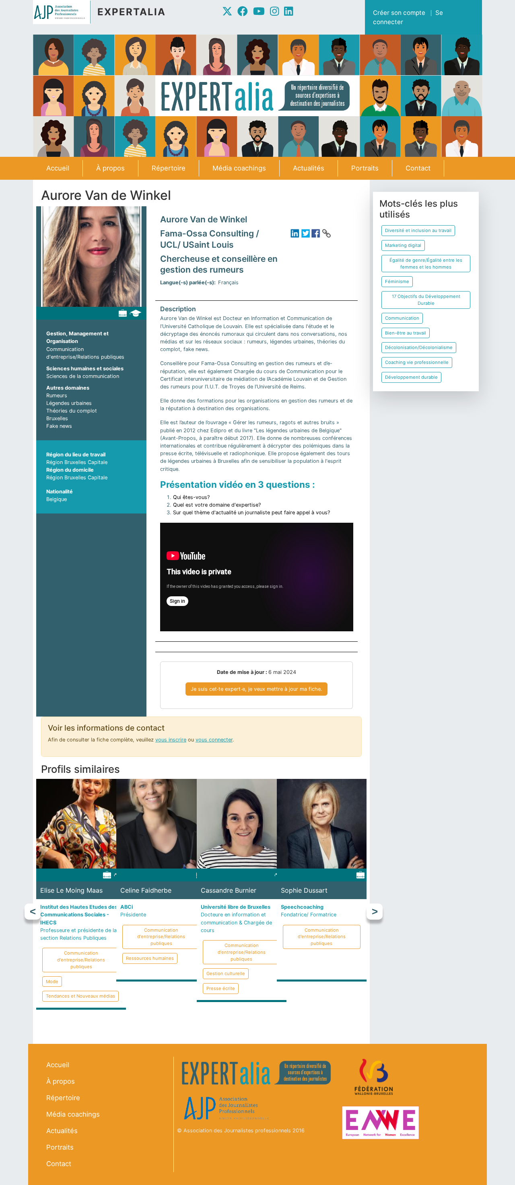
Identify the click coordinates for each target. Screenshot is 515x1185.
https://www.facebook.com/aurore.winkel (316, 233)
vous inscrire (170, 740)
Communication (402, 318)
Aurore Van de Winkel (203, 219)
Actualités (308, 168)
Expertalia (131, 12)
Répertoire (168, 168)
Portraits (365, 168)
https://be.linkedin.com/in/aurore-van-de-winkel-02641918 (295, 233)
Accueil (57, 168)
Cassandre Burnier (228, 890)
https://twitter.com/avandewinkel (305, 233)
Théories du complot (71, 411)
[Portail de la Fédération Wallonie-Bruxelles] (375, 1077)
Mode (52, 981)
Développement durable (411, 377)
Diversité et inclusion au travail (418, 230)
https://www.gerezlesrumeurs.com (326, 233)
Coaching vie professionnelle (417, 362)
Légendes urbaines (69, 403)
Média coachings (239, 168)
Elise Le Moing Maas (71, 890)
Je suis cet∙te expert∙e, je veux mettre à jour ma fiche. (256, 689)
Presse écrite (220, 988)
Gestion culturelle (225, 973)
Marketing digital (403, 245)
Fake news (59, 426)
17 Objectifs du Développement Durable (426, 300)
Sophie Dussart (304, 890)
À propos (110, 168)
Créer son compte (399, 12)
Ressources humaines (150, 958)
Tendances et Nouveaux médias (80, 996)
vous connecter (214, 740)
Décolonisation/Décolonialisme (419, 347)
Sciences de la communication (82, 376)
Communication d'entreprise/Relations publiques (81, 959)
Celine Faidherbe (145, 890)
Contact (418, 168)
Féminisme (397, 281)
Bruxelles (57, 418)
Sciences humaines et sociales (85, 369)
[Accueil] (65, 12)
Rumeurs (56, 395)
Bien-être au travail (405, 333)
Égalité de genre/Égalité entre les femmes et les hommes (425, 263)
